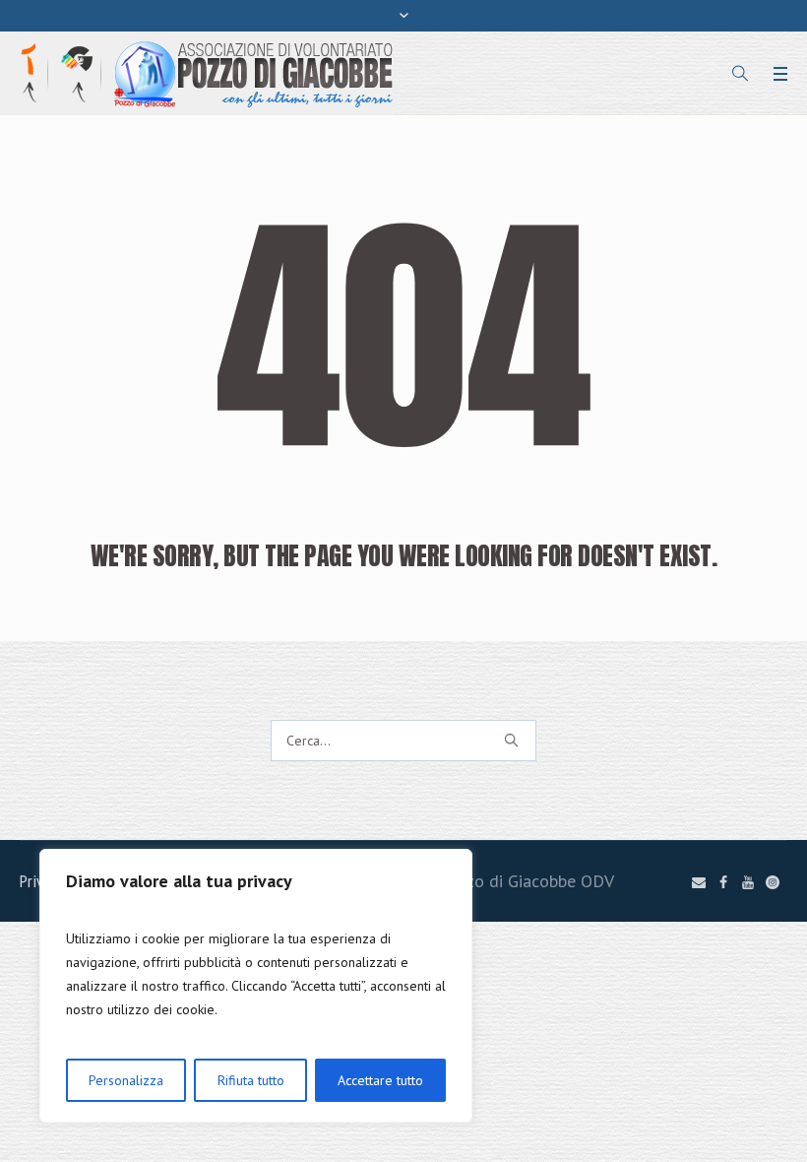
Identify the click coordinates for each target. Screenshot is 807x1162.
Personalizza (126, 1080)
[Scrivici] (699, 882)
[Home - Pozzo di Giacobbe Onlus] (253, 72)
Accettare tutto (380, 1080)
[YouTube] (748, 882)
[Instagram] (772, 882)
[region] (255, 986)
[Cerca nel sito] (740, 74)
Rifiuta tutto (250, 1080)
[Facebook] (723, 882)
